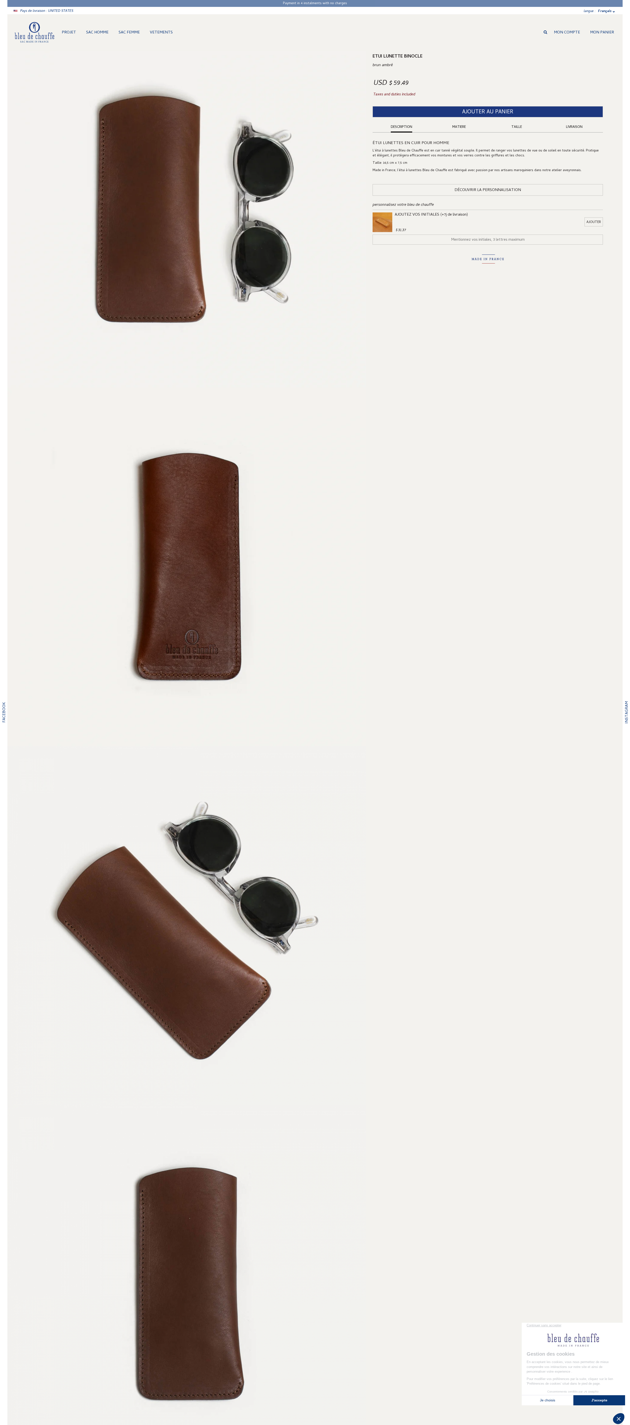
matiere (459, 127)
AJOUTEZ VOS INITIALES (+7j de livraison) (431, 215)
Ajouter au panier (487, 112)
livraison (574, 127)
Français (605, 11)
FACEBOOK (4, 712)
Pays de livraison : (46, 11)
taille (516, 127)
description (401, 127)
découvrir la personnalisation (488, 190)
